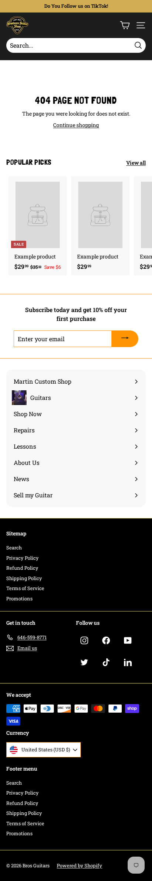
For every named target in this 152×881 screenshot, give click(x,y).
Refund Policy (22, 568)
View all (136, 162)
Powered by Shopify (79, 865)
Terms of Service (25, 588)
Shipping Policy (24, 578)
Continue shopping (76, 124)
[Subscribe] (125, 338)
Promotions (19, 598)
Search (14, 547)
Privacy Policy (22, 558)
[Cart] (125, 25)
